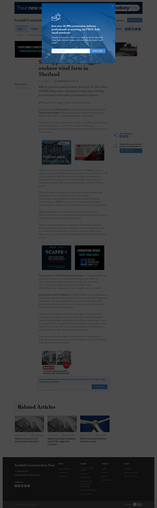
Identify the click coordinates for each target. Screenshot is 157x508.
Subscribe (98, 51)
